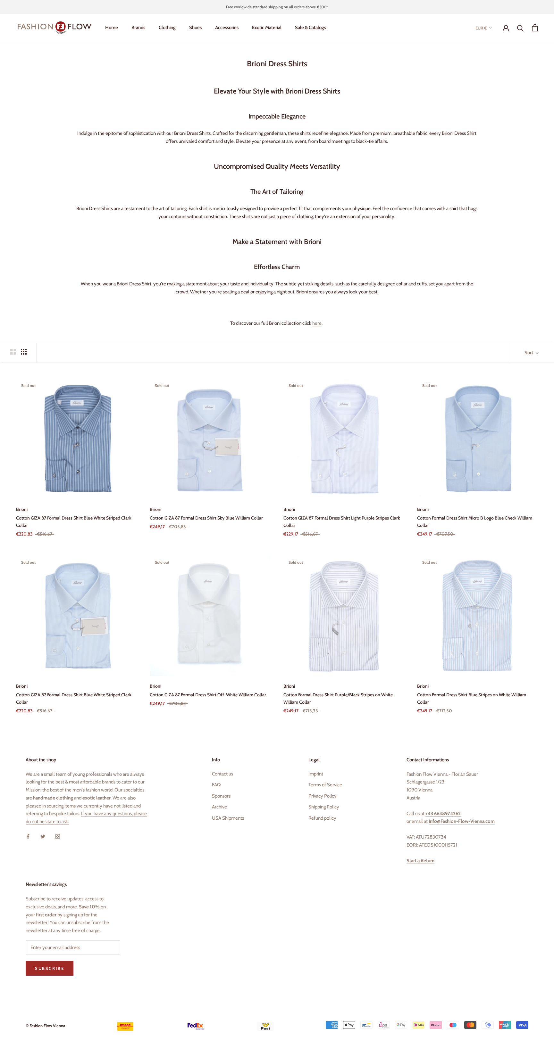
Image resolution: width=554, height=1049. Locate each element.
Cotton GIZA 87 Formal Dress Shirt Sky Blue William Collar (206, 518)
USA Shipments (228, 818)
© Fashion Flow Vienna (45, 1025)
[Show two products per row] (13, 352)
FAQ (216, 785)
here (317, 323)
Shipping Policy (323, 807)
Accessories (227, 27)
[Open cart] (535, 27)
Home (111, 27)
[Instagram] (57, 836)
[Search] (520, 27)
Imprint (315, 774)
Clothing (167, 27)
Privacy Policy (322, 796)
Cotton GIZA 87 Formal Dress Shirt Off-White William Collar (208, 695)
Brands (138, 27)
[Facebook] (28, 836)
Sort (529, 353)
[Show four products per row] (24, 352)
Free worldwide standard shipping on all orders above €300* (277, 6)
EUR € (481, 27)
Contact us (222, 774)
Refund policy (322, 818)
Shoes (195, 27)
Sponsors (221, 796)
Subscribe (49, 968)
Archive (219, 807)
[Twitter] (42, 836)
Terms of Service (325, 785)
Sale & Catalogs (310, 27)
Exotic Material (266, 27)
